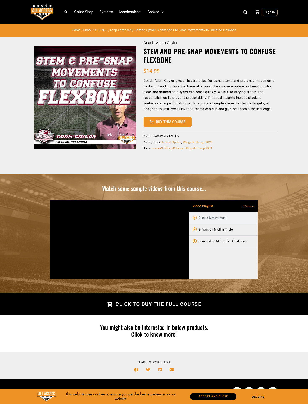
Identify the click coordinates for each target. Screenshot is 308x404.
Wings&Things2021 (198, 148)
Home (76, 30)
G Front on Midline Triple (215, 229)
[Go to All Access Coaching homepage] (41, 12)
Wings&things (174, 148)
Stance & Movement (212, 218)
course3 (157, 148)
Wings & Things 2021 (197, 142)
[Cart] (257, 12)
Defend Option (145, 30)
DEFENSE (100, 30)
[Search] (245, 12)
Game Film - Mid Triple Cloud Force (223, 241)
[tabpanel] (119, 239)
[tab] (223, 218)
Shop (87, 30)
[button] (136, 370)
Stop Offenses (121, 30)
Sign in (270, 12)
